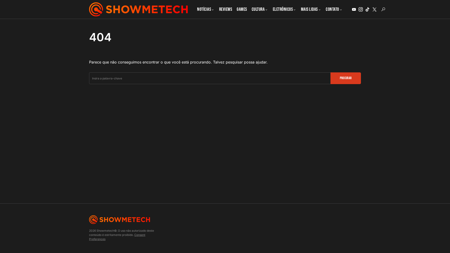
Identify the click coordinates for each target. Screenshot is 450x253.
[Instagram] (361, 9)
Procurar (346, 78)
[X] (374, 9)
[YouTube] (354, 9)
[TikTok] (367, 9)
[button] (383, 9)
